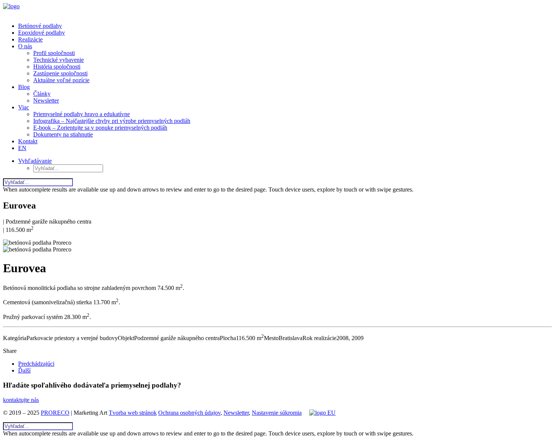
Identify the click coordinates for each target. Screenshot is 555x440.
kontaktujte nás (21, 400)
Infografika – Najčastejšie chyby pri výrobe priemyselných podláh (111, 121)
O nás (25, 46)
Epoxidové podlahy (41, 32)
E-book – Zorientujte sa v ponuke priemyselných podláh (100, 127)
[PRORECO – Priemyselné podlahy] (277, 10)
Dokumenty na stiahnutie (63, 134)
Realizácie (30, 39)
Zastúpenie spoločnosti (60, 73)
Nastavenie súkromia (277, 412)
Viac (23, 107)
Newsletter (46, 100)
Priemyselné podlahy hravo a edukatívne (81, 114)
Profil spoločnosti (54, 53)
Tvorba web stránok (133, 412)
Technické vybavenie (58, 60)
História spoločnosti (56, 66)
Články (42, 93)
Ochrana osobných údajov (189, 412)
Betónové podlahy (40, 26)
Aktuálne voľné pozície (61, 80)
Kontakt (27, 141)
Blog (24, 87)
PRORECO (55, 412)
